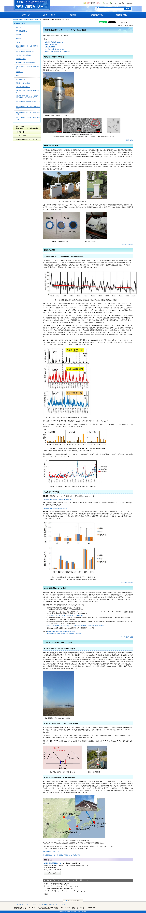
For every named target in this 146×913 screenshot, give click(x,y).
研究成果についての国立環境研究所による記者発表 (67, 615)
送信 (46, 894)
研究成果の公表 (21, 79)
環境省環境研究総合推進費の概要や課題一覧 (61, 631)
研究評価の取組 (21, 59)
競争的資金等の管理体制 (23, 55)
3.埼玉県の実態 (50, 47)
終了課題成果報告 (21, 31)
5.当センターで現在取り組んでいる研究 (57, 51)
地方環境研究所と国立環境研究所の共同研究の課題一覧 (64, 633)
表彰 (17, 75)
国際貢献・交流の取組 (23, 83)
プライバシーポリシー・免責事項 (37, 904)
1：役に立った (50, 886)
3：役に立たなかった (74, 886)
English (106, 3)
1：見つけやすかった (52, 891)
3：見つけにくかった (78, 891)
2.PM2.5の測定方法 (51, 44)
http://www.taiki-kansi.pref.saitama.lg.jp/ (55, 508)
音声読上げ (130, 3)
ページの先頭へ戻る (127, 140)
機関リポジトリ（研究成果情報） (26, 62)
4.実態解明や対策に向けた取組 (54, 49)
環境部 (46, 863)
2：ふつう (61, 886)
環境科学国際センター (20, 19)
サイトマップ (20, 904)
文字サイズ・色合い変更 (117, 3)
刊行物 (18, 42)
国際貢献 (18, 38)
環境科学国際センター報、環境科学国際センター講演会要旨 (61, 855)
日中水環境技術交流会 (23, 87)
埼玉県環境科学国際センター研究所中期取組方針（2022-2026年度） (27, 96)
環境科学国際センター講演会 (25, 51)
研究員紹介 (19, 72)
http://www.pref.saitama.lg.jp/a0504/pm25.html (57, 499)
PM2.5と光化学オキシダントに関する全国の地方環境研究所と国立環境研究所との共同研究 (75, 625)
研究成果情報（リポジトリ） (52, 852)
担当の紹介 (19, 27)
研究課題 (18, 35)
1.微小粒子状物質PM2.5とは (54, 42)
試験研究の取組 (33, 19)
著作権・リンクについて (57, 904)
